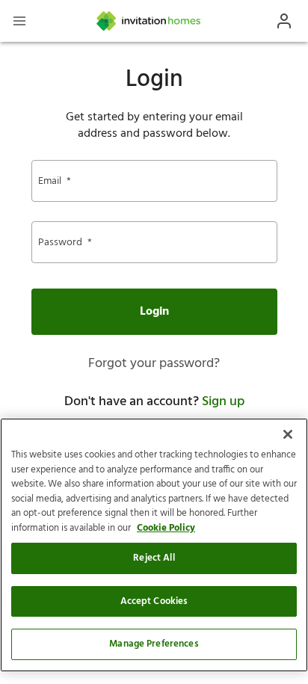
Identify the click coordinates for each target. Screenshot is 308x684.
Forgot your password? (154, 364)
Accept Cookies (154, 601)
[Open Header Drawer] (19, 20)
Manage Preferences (153, 644)
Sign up (223, 402)
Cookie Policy (166, 528)
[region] (154, 545)
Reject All (153, 558)
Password (65, 242)
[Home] (149, 21)
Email (54, 181)
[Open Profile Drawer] (284, 21)
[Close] (287, 434)
